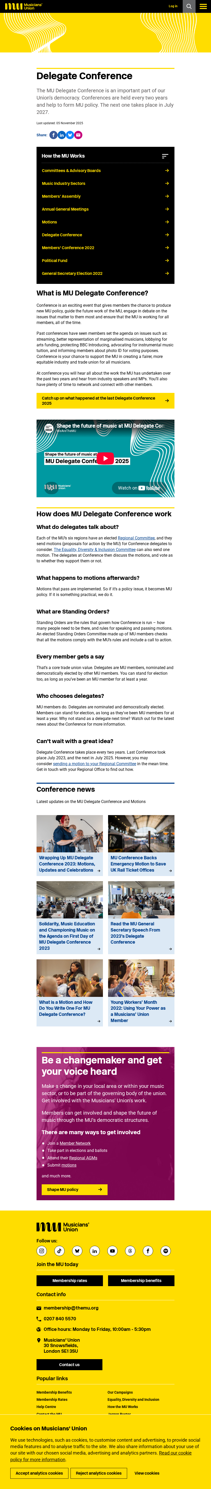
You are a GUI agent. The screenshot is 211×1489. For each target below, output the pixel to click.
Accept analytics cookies (39, 1473)
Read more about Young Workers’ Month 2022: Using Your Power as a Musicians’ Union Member (141, 992)
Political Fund (54, 260)
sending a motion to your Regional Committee (94, 763)
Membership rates (69, 1280)
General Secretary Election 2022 (72, 273)
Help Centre (46, 1407)
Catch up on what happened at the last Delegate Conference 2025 (98, 400)
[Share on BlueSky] (70, 135)
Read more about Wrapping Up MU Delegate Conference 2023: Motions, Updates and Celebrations (70, 845)
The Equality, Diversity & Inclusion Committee (95, 549)
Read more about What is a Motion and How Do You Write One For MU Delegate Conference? (70, 992)
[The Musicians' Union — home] (23, 6)
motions (68, 1165)
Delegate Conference (62, 234)
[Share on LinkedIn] (62, 135)
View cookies (147, 1473)
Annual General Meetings (65, 209)
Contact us (69, 1364)
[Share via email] (78, 135)
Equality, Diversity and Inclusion (133, 1399)
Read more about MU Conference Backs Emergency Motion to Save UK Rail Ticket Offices (141, 845)
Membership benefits (141, 1280)
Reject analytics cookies (99, 1473)
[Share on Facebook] (53, 135)
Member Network (75, 1143)
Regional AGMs (83, 1158)
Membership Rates (52, 1399)
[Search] (189, 6)
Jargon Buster (119, 1414)
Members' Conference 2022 (68, 247)
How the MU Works (123, 1407)
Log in (173, 6)
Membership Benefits (54, 1392)
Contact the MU (49, 1414)
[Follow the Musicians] (42, 1251)
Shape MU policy (62, 1189)
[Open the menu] (203, 6)
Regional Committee (136, 538)
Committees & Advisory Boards (71, 170)
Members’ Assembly (61, 196)
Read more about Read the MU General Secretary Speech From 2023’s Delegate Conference (141, 917)
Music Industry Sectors (63, 183)
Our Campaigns (120, 1392)
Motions (49, 222)
